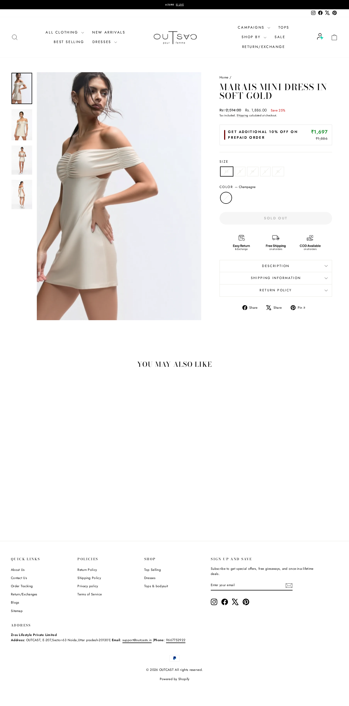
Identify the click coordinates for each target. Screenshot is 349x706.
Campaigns (252, 27)
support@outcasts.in (137, 640)
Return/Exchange (263, 46)
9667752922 (175, 640)
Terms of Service (89, 594)
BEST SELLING (69, 41)
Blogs (15, 602)
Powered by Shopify (174, 679)
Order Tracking (22, 586)
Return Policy (87, 569)
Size (224, 161)
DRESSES (102, 41)
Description (275, 265)
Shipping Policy (89, 577)
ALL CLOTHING (63, 32)
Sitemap (17, 610)
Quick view (50, 491)
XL (278, 171)
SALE (280, 37)
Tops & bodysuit (156, 586)
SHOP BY (252, 37)
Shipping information (276, 277)
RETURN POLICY (276, 290)
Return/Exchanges (24, 594)
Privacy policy (87, 586)
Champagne (226, 197)
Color (237, 186)
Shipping (242, 115)
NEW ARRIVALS (108, 32)
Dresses (149, 577)
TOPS (283, 27)
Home (223, 77)
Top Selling (152, 569)
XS (227, 171)
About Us (18, 569)
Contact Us (19, 577)
